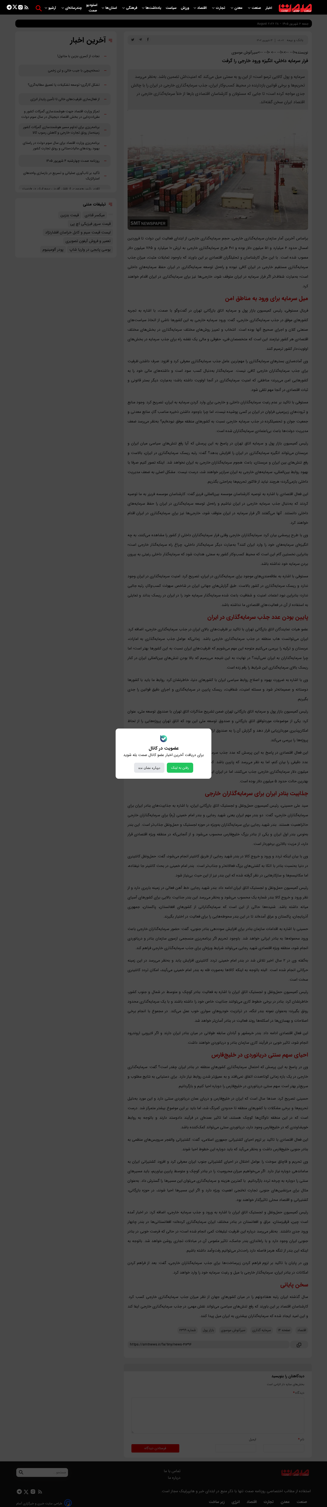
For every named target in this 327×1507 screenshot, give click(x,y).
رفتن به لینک (180, 767)
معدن (238, 8)
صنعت (257, 8)
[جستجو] (39, 8)
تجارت (221, 8)
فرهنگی (131, 8)
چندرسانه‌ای (74, 8)
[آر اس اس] (26, 8)
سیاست (171, 8)
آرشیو (52, 8)
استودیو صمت (91, 7)
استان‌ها (111, 8)
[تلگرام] (9, 8)
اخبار (268, 8)
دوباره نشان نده (149, 768)
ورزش (185, 8)
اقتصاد (202, 8)
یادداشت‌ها (154, 8)
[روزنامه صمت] (295, 8)
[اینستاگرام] (20, 8)
